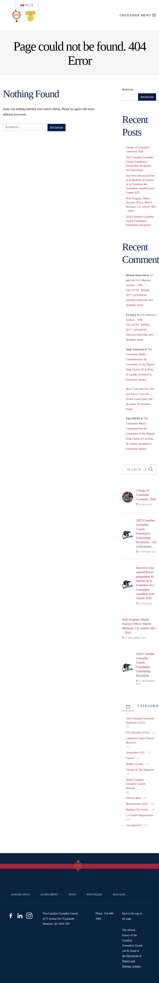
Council (130, 758)
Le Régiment (49, 894)
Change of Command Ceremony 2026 (146, 495)
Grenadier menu (136, 15)
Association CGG (135, 752)
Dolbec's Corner (134, 763)
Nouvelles (94, 894)
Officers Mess (133, 797)
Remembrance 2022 (137, 803)
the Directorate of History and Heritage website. (132, 961)
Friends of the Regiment (140, 769)
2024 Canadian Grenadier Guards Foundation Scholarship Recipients (140, 221)
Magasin (119, 894)
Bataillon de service (137, 809)
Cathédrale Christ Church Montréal (140, 740)
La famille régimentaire (139, 815)
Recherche (127, 89)
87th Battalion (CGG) (138, 732)
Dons (72, 894)
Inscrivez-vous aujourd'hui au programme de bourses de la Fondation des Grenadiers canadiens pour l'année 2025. (140, 184)
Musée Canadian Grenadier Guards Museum (135, 784)
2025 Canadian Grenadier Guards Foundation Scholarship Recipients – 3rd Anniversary (146, 533)
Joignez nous (20, 894)
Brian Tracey (133, 388)
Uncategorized (134, 825)
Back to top (139, 894)
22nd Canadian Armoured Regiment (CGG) (140, 720)
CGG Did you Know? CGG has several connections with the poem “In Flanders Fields (140, 399)
